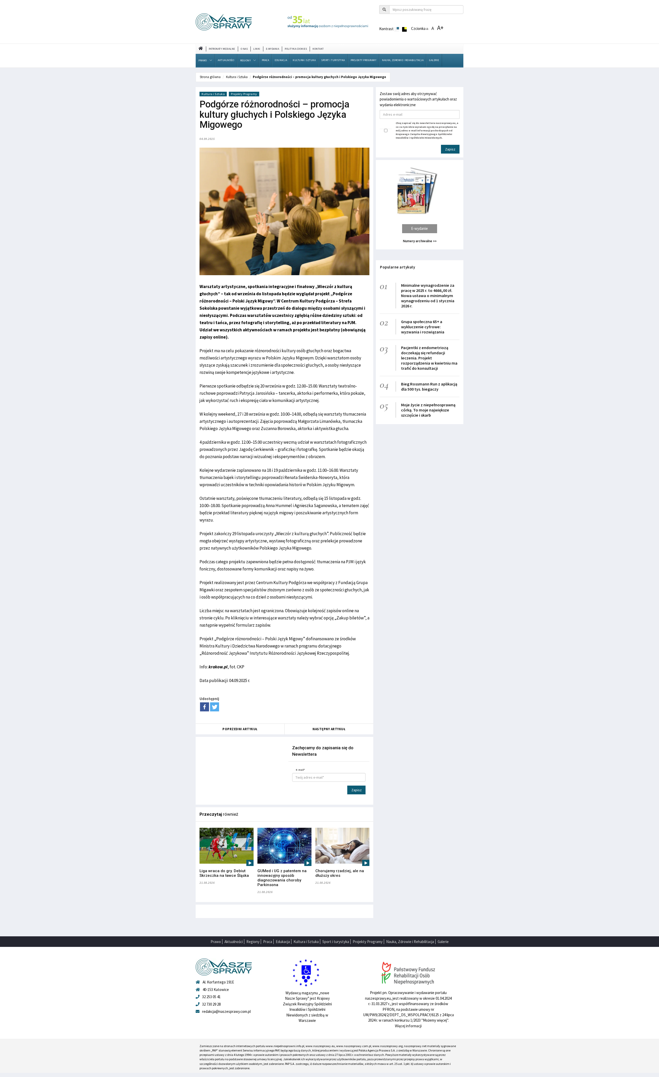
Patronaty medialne (222, 49)
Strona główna (210, 77)
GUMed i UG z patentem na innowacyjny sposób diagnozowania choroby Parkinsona (282, 878)
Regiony (245, 60)
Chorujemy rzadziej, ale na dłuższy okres (339, 873)
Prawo (202, 60)
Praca (265, 60)
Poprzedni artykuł (240, 729)
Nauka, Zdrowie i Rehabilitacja (402, 60)
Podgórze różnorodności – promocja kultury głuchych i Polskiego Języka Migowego (319, 77)
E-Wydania (272, 49)
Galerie (434, 60)
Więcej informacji (408, 1025)
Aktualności (226, 60)
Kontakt (318, 49)
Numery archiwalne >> (420, 241)
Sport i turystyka (333, 60)
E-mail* (300, 769)
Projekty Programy (364, 60)
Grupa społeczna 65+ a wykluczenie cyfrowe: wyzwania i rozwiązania (422, 326)
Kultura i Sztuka (304, 60)
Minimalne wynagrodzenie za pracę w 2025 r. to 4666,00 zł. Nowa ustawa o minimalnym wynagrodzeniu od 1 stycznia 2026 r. (427, 295)
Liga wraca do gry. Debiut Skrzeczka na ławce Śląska (224, 873)
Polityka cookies (296, 49)
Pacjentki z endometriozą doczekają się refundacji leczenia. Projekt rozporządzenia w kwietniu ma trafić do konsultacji (429, 358)
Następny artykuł (329, 729)
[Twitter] (214, 706)
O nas (244, 49)
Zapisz (356, 790)
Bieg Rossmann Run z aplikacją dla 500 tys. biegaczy (429, 386)
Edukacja (281, 60)
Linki (256, 49)
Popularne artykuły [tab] (397, 267)
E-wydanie (419, 228)
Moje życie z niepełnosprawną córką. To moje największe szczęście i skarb (428, 410)
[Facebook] (204, 706)
